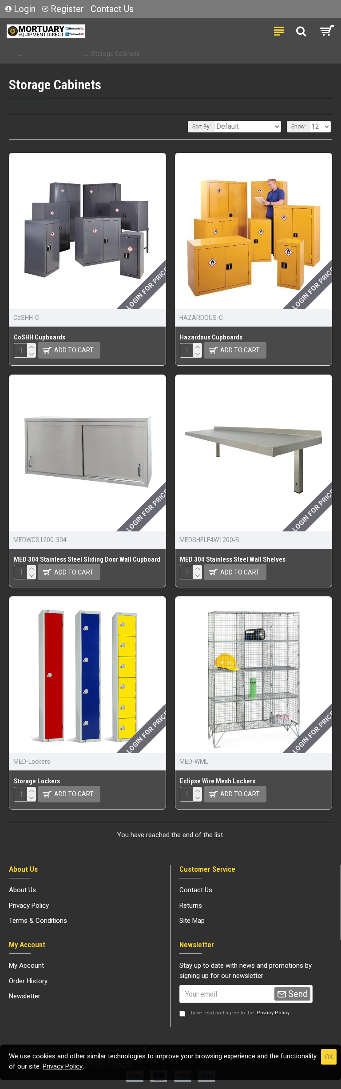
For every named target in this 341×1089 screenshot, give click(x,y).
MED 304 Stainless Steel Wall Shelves (232, 559)
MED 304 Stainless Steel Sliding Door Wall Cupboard (87, 559)
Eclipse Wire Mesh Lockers (217, 781)
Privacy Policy (63, 1066)
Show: (298, 127)
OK (329, 1057)
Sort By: (201, 127)
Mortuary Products (52, 53)
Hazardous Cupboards (211, 337)
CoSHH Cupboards (39, 337)
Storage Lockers (37, 781)
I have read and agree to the (238, 1013)
